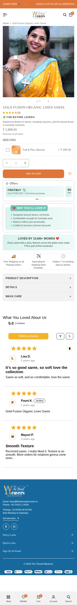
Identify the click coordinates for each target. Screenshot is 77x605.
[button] (10, 112)
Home (6, 23)
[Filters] (60, 336)
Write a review (28, 336)
